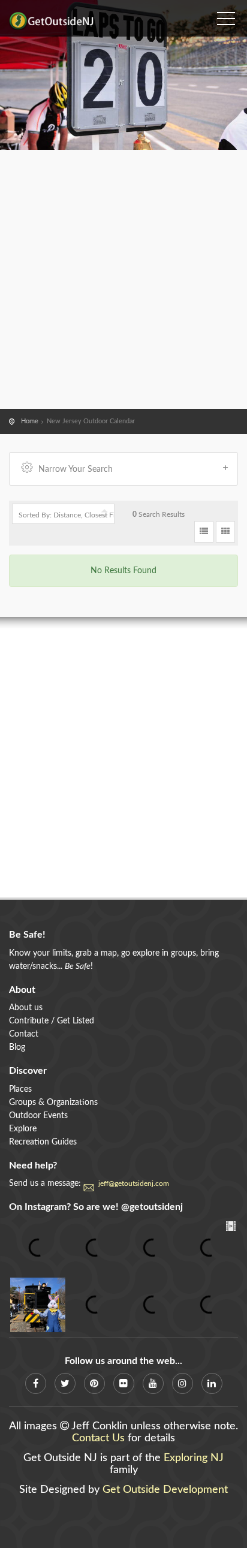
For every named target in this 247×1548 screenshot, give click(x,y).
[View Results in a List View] (203, 532)
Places (20, 1089)
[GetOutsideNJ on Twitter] (65, 1383)
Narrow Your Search (75, 469)
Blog (17, 1047)
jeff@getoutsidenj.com (133, 1183)
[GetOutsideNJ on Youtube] (153, 1383)
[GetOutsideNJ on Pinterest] (94, 1383)
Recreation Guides (43, 1142)
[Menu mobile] (226, 15)
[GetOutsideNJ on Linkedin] (211, 1383)
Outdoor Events (38, 1116)
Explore (23, 1129)
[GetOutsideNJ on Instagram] (182, 1383)
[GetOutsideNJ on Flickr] (123, 1383)
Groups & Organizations (53, 1102)
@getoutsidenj (152, 1207)
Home (29, 421)
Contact (23, 1034)
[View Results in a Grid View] (225, 532)
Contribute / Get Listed (51, 1021)
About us (26, 1008)
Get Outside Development (165, 1489)
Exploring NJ (194, 1458)
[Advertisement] (123, 279)
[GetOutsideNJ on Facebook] (35, 1383)
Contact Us (98, 1438)
